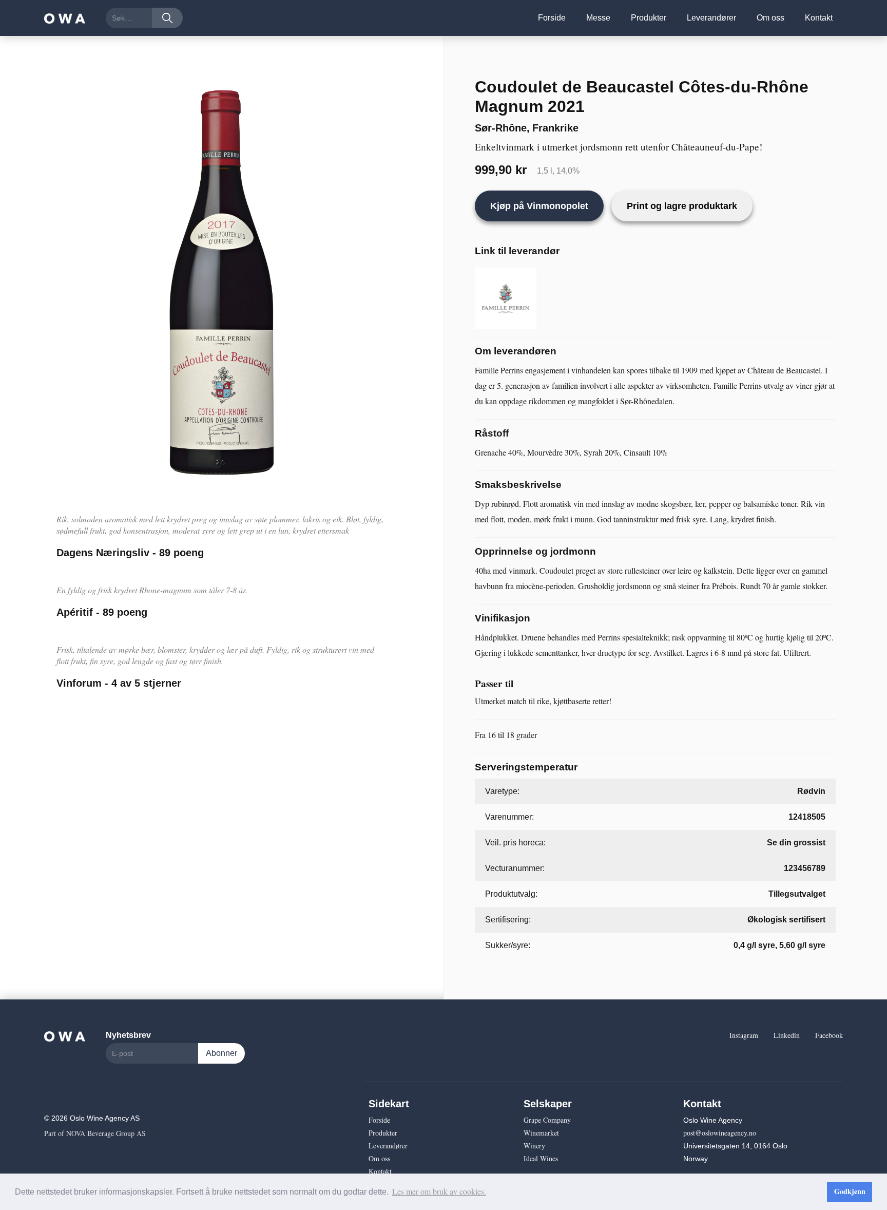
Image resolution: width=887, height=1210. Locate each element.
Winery (534, 1145)
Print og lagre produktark (682, 206)
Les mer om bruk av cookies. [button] (439, 1191)
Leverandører (711, 17)
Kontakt (819, 17)
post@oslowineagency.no (719, 1133)
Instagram (743, 1035)
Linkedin (787, 1035)
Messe (598, 17)
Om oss (770, 17)
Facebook (829, 1035)
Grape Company (547, 1120)
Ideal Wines (541, 1158)
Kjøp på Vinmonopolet (539, 206)
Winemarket (541, 1133)
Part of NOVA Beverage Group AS (95, 1133)
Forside (552, 17)
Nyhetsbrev (128, 1035)
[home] (64, 18)
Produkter (648, 17)
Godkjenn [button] (849, 1191)
